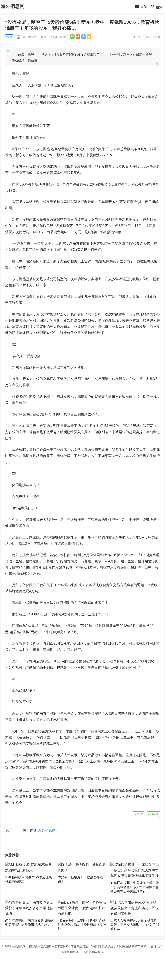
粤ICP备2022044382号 (90, 952)
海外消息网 (12, 6)
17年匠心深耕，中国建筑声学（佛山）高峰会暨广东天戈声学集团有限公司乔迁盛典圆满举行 (134, 887)
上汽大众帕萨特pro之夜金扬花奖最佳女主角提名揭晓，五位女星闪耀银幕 (134, 925)
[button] (141, 7)
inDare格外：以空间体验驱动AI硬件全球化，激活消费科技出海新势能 (82, 925)
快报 (9, 37)
